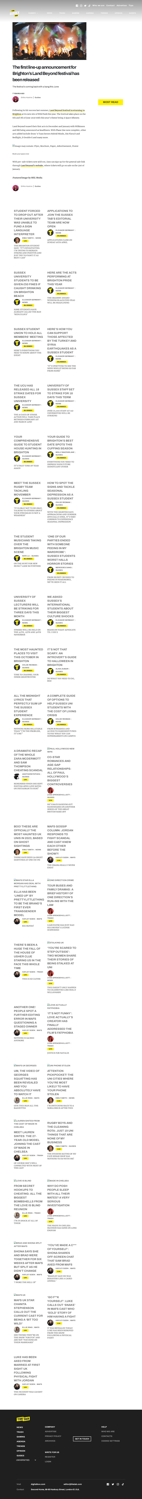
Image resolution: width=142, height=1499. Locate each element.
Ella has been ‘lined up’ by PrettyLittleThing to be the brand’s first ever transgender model (29, 903)
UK (25, 241)
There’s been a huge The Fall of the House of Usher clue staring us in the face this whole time (27, 956)
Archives (50, 1441)
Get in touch (82, 1439)
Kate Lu (26, 556)
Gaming (75, 13)
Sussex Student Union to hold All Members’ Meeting (28, 333)
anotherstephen (31, 774)
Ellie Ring (27, 1098)
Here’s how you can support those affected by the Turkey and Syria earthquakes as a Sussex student (61, 341)
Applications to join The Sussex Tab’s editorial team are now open (60, 218)
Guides (132, 13)
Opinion (118, 13)
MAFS (72, 857)
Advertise (122, 5)
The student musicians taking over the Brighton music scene (27, 544)
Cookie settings (110, 1441)
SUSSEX (61, 236)
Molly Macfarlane (65, 452)
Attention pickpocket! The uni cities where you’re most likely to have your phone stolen (60, 1082)
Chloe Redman (63, 502)
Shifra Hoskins (26, 97)
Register (50, 1457)
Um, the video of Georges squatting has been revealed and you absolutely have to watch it (27, 1082)
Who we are (98, 5)
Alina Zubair (62, 669)
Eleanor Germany (65, 230)
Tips (131, 5)
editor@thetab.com (73, 1484)
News (49, 13)
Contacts (106, 1436)
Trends (104, 13)
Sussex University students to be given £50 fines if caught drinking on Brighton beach (27, 284)
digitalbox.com (38, 1484)
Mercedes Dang (64, 568)
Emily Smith (28, 238)
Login (48, 1462)
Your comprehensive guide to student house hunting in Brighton (28, 444)
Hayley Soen (62, 857)
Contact (110, 5)
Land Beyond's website (32, 165)
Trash (62, 13)
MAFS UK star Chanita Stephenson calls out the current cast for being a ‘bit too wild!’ (28, 1312)
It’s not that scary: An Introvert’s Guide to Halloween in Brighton (62, 657)
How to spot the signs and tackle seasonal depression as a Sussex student (61, 490)
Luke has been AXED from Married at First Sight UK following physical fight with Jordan (27, 1369)
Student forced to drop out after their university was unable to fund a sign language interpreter (28, 222)
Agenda (90, 13)
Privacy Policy (53, 1436)
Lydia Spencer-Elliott (58, 795)
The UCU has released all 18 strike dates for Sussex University (27, 393)
